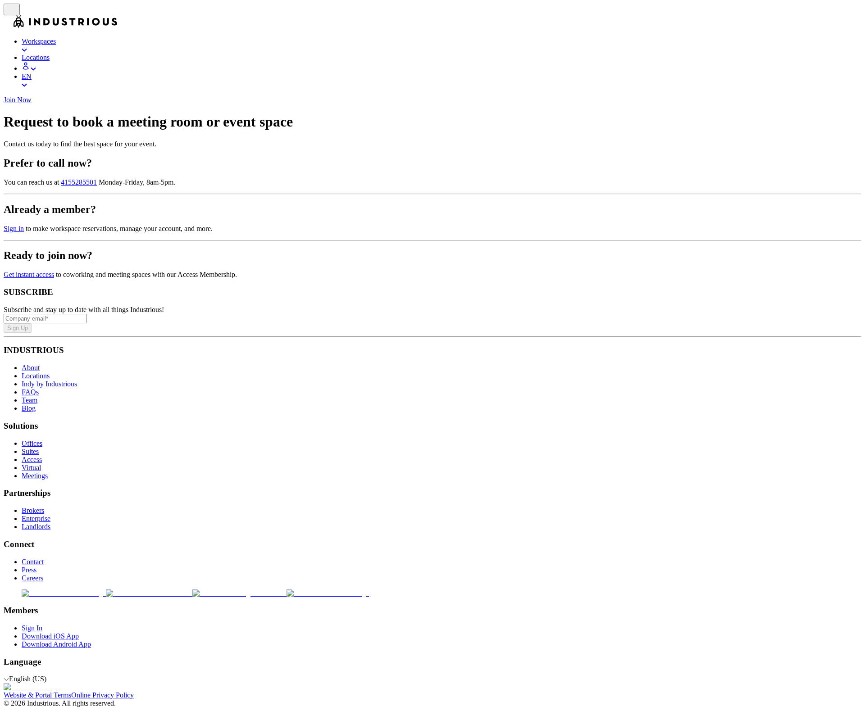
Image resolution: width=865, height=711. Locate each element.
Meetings (35, 476)
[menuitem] (441, 45)
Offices (32, 443)
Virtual (31, 467)
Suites (30, 451)
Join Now (18, 100)
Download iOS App (50, 636)
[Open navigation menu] (12, 9)
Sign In (32, 628)
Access (32, 459)
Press (29, 570)
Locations (36, 376)
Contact (33, 562)
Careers (32, 578)
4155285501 (79, 182)
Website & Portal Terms (37, 695)
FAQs (30, 392)
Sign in (14, 228)
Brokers (33, 510)
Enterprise (36, 518)
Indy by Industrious (49, 384)
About (31, 367)
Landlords (36, 526)
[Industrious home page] (9, 26)
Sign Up (17, 328)
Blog (29, 408)
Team (29, 400)
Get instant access (29, 274)
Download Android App (56, 644)
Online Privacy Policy (102, 695)
